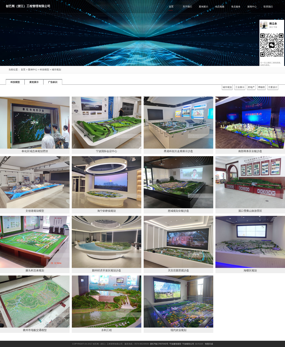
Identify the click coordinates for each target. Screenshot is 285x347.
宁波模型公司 (188, 344)
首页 (171, 6)
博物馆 (261, 87)
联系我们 (268, 6)
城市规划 (56, 69)
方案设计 (272, 87)
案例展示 (203, 6)
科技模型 (44, 69)
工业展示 (239, 87)
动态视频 (219, 6)
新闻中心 (252, 6)
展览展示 (34, 82)
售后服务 (235, 6)
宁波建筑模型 (175, 344)
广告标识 (52, 82)
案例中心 (32, 69)
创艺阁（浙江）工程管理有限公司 (28, 6)
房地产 (251, 87)
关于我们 (187, 6)
